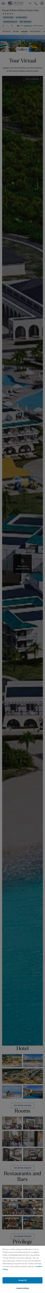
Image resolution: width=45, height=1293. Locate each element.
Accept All (22, 1280)
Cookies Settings (22, 1288)
